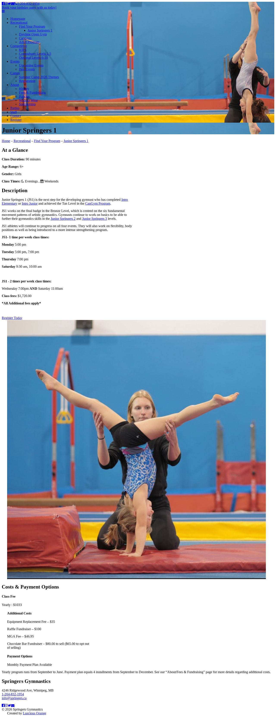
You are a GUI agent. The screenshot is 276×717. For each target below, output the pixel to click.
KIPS (23, 50)
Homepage (17, 19)
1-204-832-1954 (28, 3)
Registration (27, 81)
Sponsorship (27, 104)
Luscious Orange (34, 713)
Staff (13, 112)
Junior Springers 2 (63, 218)
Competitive (18, 46)
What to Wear (28, 100)
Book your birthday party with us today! (29, 7)
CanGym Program (97, 203)
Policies (24, 96)
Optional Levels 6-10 (33, 57)
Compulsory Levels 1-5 (35, 53)
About (14, 85)
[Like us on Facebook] (3, 3)
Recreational (18, 22)
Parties (14, 108)
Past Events (27, 69)
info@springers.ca (14, 698)
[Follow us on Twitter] (9, 3)
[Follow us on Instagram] (6, 3)
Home (6, 141)
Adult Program (29, 42)
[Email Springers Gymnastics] (12, 3)
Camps (15, 73)
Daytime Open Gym (33, 34)
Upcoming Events (31, 65)
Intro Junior (30, 203)
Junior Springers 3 (94, 218)
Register (16, 120)
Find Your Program (32, 26)
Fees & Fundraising (32, 92)
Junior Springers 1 (40, 30)
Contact (15, 116)
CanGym (25, 38)
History (24, 88)
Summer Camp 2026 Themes (39, 77)
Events (15, 61)
